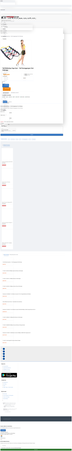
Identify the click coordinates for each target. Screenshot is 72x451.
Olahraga (33, 139)
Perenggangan (24, 139)
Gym (20, 139)
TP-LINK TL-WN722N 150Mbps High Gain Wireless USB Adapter (13, 270)
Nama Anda (2, 111)
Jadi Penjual (5, 32)
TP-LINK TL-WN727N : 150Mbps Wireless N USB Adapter (12, 278)
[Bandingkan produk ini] (6, 167)
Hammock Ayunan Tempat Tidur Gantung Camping (7, 222)
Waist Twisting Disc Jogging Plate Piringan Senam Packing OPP (7, 242)
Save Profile (3, 430)
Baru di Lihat (6, 254)
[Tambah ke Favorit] (3, 167)
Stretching (12, 139)
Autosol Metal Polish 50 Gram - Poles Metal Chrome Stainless (12, 301)
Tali (8, 139)
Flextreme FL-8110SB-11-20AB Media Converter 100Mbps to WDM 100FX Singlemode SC (17, 332)
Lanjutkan (31, 134)
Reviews (10, 101)
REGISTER (36, 449)
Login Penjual (5, 30)
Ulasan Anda (2, 115)
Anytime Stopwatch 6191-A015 (7, 161)
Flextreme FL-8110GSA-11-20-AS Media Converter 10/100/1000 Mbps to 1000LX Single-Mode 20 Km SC (19, 309)
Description (5, 101)
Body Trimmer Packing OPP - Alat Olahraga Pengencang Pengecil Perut (7, 202)
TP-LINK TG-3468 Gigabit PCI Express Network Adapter (11, 340)
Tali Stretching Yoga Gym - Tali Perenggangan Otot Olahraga (12, 36)
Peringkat (2, 123)
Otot (30, 139)
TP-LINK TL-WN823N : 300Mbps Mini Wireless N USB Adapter (12, 317)
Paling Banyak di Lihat (14, 254)
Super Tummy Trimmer (6, 182)
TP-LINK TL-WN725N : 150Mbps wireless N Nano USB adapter (12, 286)
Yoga (17, 139)
